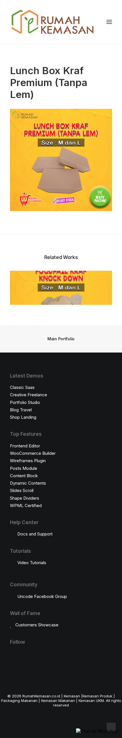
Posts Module (23, 468)
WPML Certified (26, 505)
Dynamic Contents (28, 483)
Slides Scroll (21, 490)
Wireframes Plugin (28, 460)
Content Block (24, 475)
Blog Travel (21, 409)
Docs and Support (34, 534)
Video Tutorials (31, 562)
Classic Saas (22, 387)
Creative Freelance (28, 394)
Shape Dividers (24, 498)
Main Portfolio (61, 338)
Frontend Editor (25, 446)
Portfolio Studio (25, 402)
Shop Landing (23, 417)
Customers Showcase (36, 624)
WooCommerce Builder (33, 453)
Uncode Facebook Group (42, 596)
